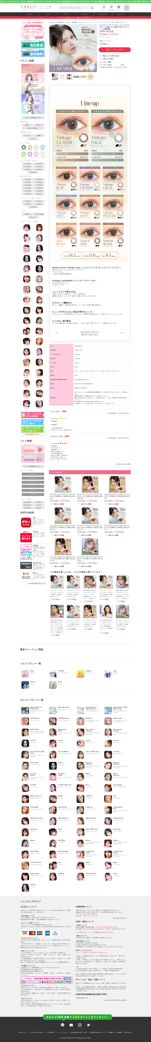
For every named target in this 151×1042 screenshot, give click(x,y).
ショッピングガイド (62, 1032)
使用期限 (74, 22)
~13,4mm (39, 185)
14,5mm (39, 169)
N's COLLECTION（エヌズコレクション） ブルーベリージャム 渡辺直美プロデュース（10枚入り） (106, 625)
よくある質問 (50, 1032)
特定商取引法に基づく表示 (79, 1032)
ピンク (36, 157)
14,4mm (27, 169)
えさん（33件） (56, 411)
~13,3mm (27, 185)
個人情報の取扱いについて (98, 1032)
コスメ (48, 14)
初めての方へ (22, 1032)
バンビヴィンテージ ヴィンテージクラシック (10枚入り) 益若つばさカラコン (90, 496)
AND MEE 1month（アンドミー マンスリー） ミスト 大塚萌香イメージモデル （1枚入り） (89, 594)
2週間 (39, 135)
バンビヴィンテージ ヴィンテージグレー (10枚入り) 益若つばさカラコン (117, 527)
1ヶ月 (33, 139)
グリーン (24, 157)
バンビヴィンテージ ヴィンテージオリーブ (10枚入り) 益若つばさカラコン (90, 558)
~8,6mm (39, 201)
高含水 (27, 214)
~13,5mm (27, 188)
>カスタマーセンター (120, 918)
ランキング (84, 14)
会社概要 (119, 1032)
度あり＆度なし (33, 128)
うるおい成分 (38, 214)
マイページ (104, 9)
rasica (39, 505)
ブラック (24, 150)
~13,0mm (27, 182)
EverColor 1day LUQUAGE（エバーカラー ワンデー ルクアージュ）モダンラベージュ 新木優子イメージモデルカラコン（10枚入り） (57, 626)
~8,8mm (39, 204)
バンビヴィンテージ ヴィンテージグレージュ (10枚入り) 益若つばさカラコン (90, 527)
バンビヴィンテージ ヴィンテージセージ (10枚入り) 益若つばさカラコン (63, 496)
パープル (30, 157)
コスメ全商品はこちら (33, 466)
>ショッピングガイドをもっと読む (115, 1000)
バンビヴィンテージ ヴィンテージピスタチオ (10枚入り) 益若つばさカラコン (63, 527)
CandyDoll (27, 502)
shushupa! (27, 505)
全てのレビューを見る (123, 464)
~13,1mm (39, 182)
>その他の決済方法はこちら (37, 583)
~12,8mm (39, 179)
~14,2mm (27, 194)
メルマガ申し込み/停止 (36, 1032)
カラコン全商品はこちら (33, 117)
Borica (39, 502)
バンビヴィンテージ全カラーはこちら (89, 333)
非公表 (39, 194)
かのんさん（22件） (57, 436)
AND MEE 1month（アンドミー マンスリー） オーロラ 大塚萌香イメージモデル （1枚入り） (122, 594)
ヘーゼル (42, 157)
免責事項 (111, 1032)
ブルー (42, 150)
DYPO (39, 508)
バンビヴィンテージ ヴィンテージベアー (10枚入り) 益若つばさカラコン (117, 496)
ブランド (66, 14)
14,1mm (39, 164)
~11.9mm (27, 179)
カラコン (30, 14)
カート (119, 9)
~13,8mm (39, 191)
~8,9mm (33, 207)
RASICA (27, 508)
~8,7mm (27, 204)
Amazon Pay (37, 563)
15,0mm (33, 172)
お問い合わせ (129, 1032)
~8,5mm (27, 201)
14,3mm (39, 166)
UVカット (33, 217)
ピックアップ (103, 14)
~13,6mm (39, 188)
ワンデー (27, 135)
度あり (27, 125)
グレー (36, 150)
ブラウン (30, 150)
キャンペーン (121, 14)
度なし (39, 125)
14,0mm (27, 164)
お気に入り (111, 9)
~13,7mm (27, 191)
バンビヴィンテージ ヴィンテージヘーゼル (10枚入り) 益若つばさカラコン (63, 558)
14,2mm (27, 166)
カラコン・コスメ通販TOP (56, 22)
